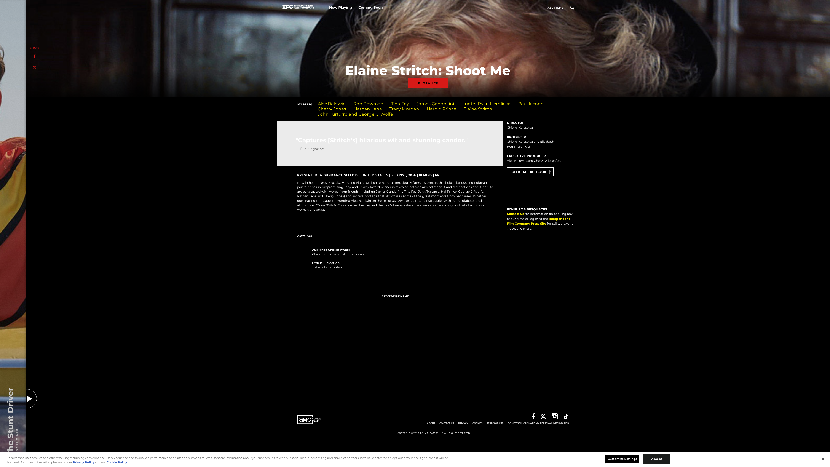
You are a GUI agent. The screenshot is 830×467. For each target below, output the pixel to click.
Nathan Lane (368, 109)
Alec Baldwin (332, 103)
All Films (555, 8)
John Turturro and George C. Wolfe (355, 114)
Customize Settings (622, 459)
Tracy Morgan (404, 109)
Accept (656, 459)
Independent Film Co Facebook (533, 416)
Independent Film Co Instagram (555, 416)
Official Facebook (529, 172)
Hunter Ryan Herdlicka (486, 103)
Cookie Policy (117, 462)
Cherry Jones (332, 109)
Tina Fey (400, 103)
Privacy (463, 423)
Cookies (477, 423)
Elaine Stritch (478, 109)
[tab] (395, 254)
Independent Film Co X (543, 416)
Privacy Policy (83, 462)
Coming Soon (370, 8)
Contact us (515, 214)
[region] (415, 459)
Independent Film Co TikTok (566, 416)
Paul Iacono (531, 103)
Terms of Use (495, 423)
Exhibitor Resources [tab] (527, 209)
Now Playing (340, 8)
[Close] (823, 459)
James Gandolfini (435, 103)
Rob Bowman (368, 103)
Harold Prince (441, 109)
